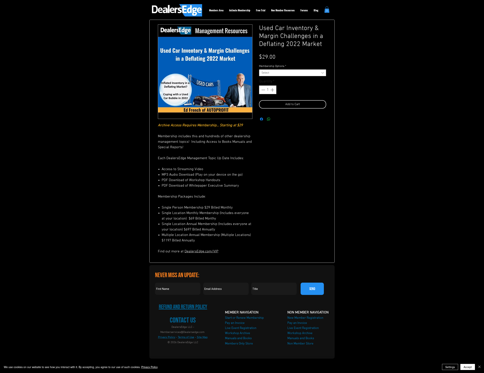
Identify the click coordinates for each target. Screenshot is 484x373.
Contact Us (183, 320)
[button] (327, 9)
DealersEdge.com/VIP (201, 251)
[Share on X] (276, 119)
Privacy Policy (166, 337)
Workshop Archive (237, 333)
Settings (450, 367)
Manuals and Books (238, 338)
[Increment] (272, 90)
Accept (468, 367)
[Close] (479, 367)
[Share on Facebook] (261, 119)
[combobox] (292, 72)
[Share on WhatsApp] (268, 119)
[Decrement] (263, 90)
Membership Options (272, 66)
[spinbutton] (267, 90)
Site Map (202, 337)
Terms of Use (186, 337)
